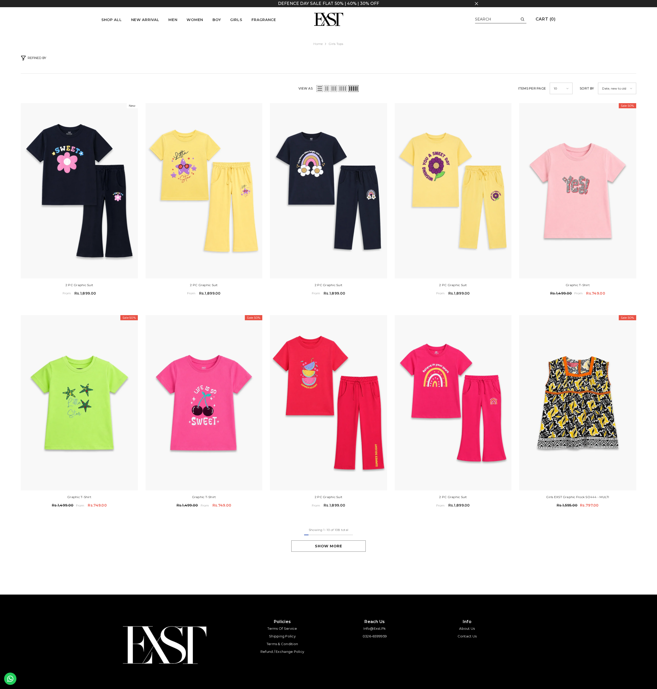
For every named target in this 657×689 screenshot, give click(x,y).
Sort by (587, 88)
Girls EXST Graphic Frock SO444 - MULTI (577, 497)
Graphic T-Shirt (578, 285)
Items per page (532, 88)
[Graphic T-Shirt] (577, 190)
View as (305, 88)
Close (476, 4)
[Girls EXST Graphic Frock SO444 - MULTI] (577, 402)
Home (318, 44)
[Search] (500, 19)
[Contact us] (10, 679)
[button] (319, 88)
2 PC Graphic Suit (79, 285)
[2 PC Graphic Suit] (79, 190)
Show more (328, 546)
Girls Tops (335, 44)
